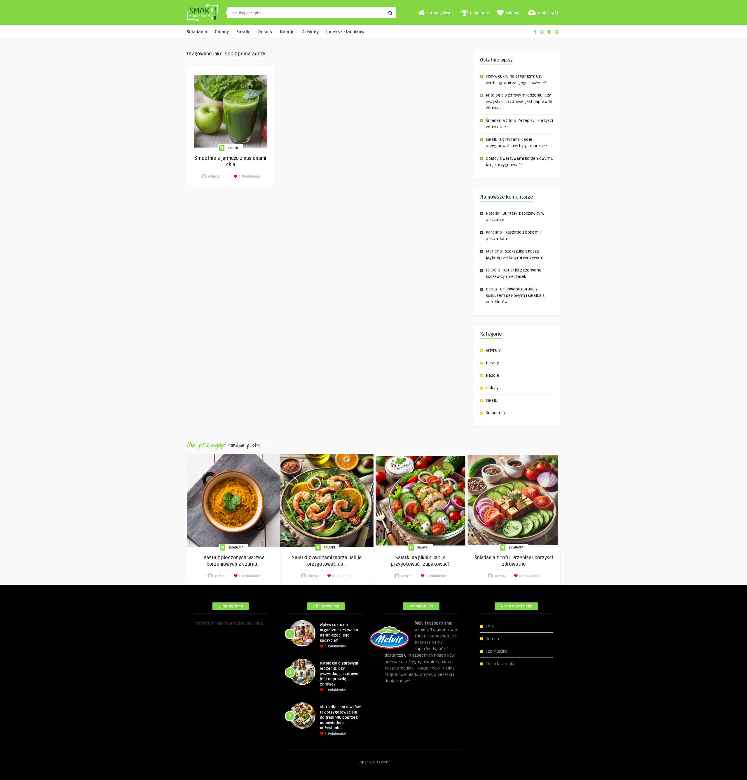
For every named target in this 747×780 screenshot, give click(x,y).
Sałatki (243, 31)
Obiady (222, 31)
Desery (265, 31)
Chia (490, 626)
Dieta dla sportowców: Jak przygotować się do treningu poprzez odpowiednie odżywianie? (340, 717)
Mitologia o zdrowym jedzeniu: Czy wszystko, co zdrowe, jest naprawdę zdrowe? (519, 102)
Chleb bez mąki (500, 663)
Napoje (287, 31)
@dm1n (214, 176)
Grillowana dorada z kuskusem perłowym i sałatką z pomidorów (515, 295)
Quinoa (492, 638)
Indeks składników (345, 31)
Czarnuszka (496, 651)
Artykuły (310, 31)
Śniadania (197, 31)
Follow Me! (204, 629)
